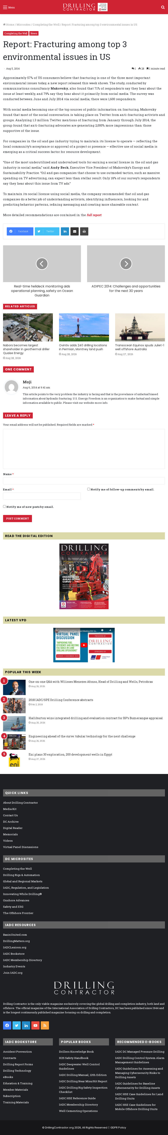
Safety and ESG (13, 906)
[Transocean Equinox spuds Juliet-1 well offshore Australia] (140, 327)
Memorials (10, 834)
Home (10, 24)
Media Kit (9, 809)
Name (8, 474)
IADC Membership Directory (22, 960)
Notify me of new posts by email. (30, 507)
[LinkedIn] (65, 231)
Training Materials (16, 1102)
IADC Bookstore (14, 954)
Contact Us (10, 815)
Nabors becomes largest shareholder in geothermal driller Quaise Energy (26, 349)
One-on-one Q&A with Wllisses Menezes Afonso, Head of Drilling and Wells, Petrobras (91, 682)
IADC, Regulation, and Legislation (26, 887)
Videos (8, 840)
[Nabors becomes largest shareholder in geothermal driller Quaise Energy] (28, 327)
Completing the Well (46, 24)
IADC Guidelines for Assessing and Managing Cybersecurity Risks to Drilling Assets (139, 1073)
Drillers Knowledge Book (76, 1051)
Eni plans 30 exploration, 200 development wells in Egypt (70, 754)
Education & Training (17, 1083)
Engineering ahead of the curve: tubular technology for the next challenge (82, 736)
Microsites (24, 24)
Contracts (9, 1058)
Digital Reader (13, 828)
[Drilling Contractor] (84, 7)
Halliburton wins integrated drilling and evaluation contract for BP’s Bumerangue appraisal (96, 718)
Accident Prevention (17, 1051)
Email (8, 489)
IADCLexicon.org (14, 947)
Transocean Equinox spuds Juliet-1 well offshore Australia (139, 347)
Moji (27, 381)
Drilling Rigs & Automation (21, 875)
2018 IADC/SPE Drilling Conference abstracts (61, 700)
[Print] (84, 231)
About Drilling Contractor (20, 802)
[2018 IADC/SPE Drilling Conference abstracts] (14, 705)
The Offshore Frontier (18, 913)
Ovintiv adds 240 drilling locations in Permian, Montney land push (83, 347)
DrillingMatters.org (16, 941)
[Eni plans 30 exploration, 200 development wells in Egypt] (14, 760)
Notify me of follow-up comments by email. (122, 489)
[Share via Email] (74, 231)
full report (94, 215)
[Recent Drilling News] (84, 608)
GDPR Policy (118, 1127)
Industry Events (14, 966)
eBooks (8, 1077)
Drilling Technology (17, 1070)
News (34, 33)
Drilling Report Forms (18, 1064)
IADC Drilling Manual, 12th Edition (83, 1075)
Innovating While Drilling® (22, 894)
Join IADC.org (12, 973)
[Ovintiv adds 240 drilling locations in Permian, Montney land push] (84, 327)
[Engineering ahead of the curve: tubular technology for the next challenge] (14, 742)
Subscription (12, 1096)
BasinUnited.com (15, 934)
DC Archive (11, 821)
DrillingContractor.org (59, 1127)
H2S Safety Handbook (74, 1058)
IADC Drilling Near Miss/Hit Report (83, 1081)
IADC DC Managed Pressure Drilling (139, 1051)
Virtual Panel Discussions (20, 847)
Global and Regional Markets (22, 881)
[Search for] (163, 8)
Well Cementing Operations (78, 1111)
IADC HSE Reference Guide (77, 1098)
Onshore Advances (16, 900)
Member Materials (15, 1089)
